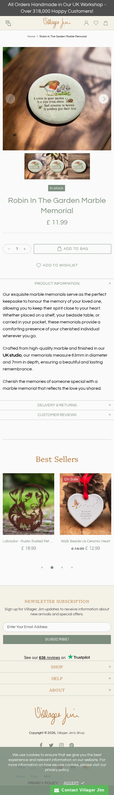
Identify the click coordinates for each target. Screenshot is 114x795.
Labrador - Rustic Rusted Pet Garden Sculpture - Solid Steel (28, 541)
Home (31, 36)
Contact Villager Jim (81, 790)
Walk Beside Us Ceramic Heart (85, 541)
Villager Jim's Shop (57, 23)
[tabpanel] (28, 518)
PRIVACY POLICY (43, 783)
